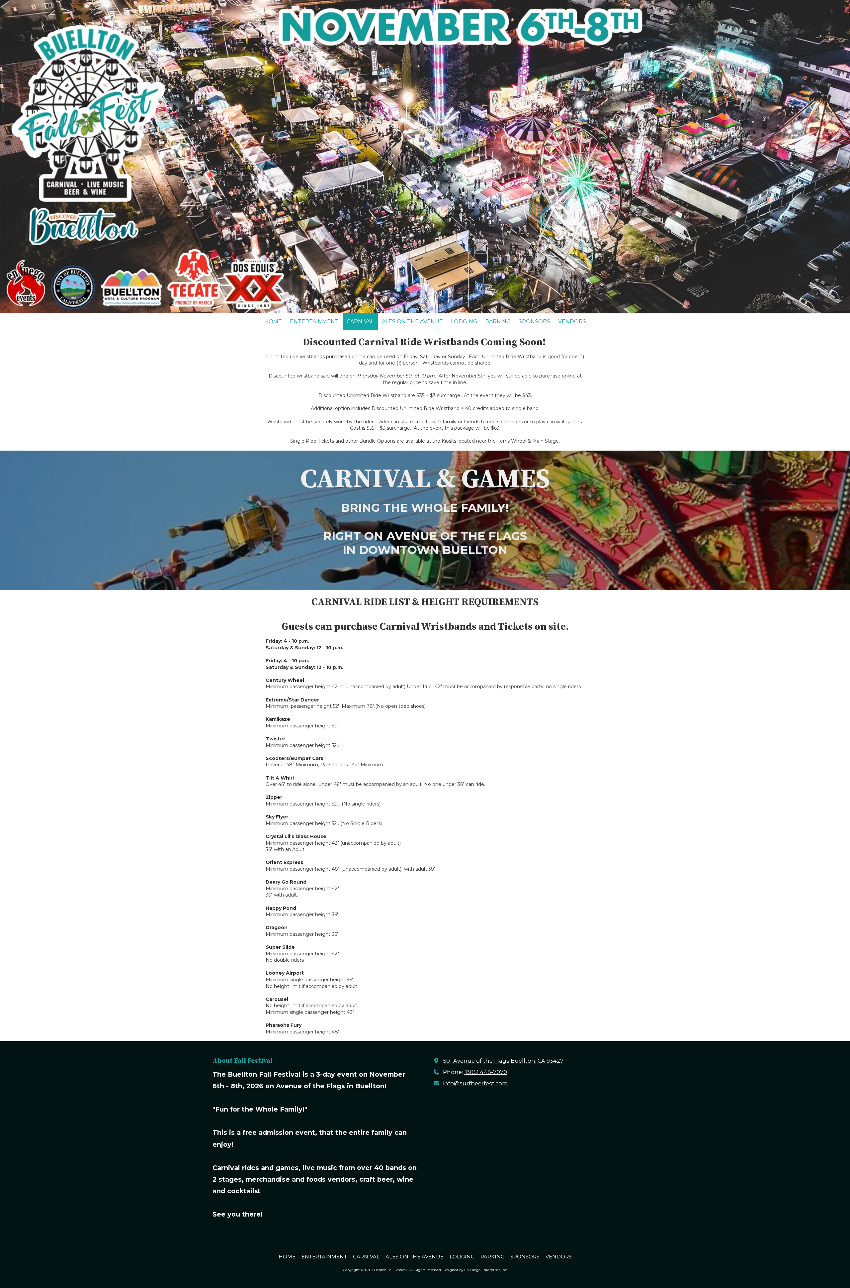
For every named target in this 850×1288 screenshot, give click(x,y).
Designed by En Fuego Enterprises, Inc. (475, 1270)
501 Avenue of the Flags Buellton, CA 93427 (503, 1060)
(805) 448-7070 (485, 1072)
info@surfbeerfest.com (475, 1083)
